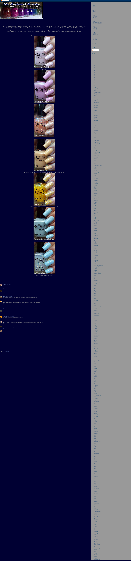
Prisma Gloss (95, 416)
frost (94, 221)
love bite (95, 314)
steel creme (95, 492)
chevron (95, 138)
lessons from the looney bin (97, 306)
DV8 (94, 187)
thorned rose (95, 513)
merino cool (95, 329)
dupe (94, 186)
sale (94, 460)
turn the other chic (33, 280)
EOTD (94, 194)
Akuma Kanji (4, 330)
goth (94, 237)
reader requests (95, 433)
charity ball (95, 132)
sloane (94, 481)
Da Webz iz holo (95, 18)
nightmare (95, 379)
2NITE (94, 68)
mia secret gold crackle (96, 334)
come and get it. (95, 153)
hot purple (95, 267)
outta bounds (95, 394)
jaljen (3, 284)
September (94, 7)
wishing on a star (96, 547)
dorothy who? (95, 178)
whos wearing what (96, 539)
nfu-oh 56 (95, 372)
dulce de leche (95, 184)
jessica (94, 289)
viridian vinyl (95, 531)
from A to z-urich (96, 220)
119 (94, 65)
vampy (94, 524)
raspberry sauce (95, 430)
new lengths (95, 366)
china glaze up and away (96, 143)
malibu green (95, 319)
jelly (94, 288)
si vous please (25, 280)
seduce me (95, 468)
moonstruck (95, 353)
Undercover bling (95, 16)
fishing (94, 208)
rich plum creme (95, 445)
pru (94, 418)
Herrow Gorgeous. (95, 37)
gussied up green (95, 247)
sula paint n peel (95, 497)
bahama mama (95, 99)
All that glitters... (95, 27)
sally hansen (95, 461)
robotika (95, 448)
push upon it (95, 425)
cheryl (94, 137)
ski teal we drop (95, 480)
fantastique (95, 201)
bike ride (95, 106)
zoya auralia (95, 552)
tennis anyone (95, 509)
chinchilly (95, 144)
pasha (94, 397)
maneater (95, 321)
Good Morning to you (95, 15)
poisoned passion (95, 408)
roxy (94, 451)
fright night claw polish (96, 219)
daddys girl (95, 164)
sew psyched (95, 470)
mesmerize (95, 331)
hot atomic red (95, 260)
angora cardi (95, 93)
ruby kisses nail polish (96, 453)
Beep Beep (94, 32)
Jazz (94, 287)
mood (94, 350)
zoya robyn (95, 556)
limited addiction (96, 309)
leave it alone (95, 302)
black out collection (96, 109)
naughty (95, 363)
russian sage (95, 457)
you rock (95, 549)
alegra (94, 89)
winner (94, 546)
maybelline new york (96, 328)
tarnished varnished (96, 505)
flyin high (95, 210)
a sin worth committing (96, 86)
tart (94, 506)
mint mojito (95, 345)
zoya (94, 551)
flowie (94, 209)
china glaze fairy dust (96, 140)
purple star (95, 423)
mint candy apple (96, 343)
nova (94, 380)
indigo (94, 278)
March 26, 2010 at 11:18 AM (7, 284)
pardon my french (16, 280)
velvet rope (95, 525)
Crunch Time (94, 33)
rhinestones (95, 444)
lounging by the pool (96, 313)
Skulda (3, 290)
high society (95, 258)
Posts (93, 49)
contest (94, 156)
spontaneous (95, 489)
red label (95, 437)
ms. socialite (95, 356)
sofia (94, 484)
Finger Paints (95, 206)
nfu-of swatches (95, 369)
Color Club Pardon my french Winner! (97, 22)
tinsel (94, 515)
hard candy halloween (96, 252)
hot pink (95, 259)
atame (94, 97)
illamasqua (95, 275)
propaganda (95, 417)
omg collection (95, 385)
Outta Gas (94, 12)
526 (94, 72)
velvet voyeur (95, 526)
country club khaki (96, 157)
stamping (95, 491)
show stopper (95, 476)
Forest (94, 213)
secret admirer (95, 467)
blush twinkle (95, 116)
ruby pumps (95, 455)
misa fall (95, 347)
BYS (94, 122)
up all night (95, 521)
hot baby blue (95, 261)
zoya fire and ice (96, 554)
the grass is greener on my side (97, 511)
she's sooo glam (95, 472)
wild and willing (95, 540)
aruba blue (95, 95)
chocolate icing (95, 146)
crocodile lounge (95, 161)
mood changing (95, 351)
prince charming (95, 415)
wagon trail (95, 534)
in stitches (95, 276)
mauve (94, 325)
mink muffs (95, 342)
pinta (94, 404)
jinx (94, 290)
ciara (94, 148)
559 (94, 78)
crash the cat (95, 158)
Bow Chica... (94, 40)
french (94, 218)
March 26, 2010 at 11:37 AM (8, 290)
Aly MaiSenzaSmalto (5, 316)
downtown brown (96, 180)
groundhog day (95, 245)
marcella (95, 322)
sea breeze (95, 466)
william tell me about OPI (97, 544)
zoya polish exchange (96, 555)
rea (94, 432)
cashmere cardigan (96, 128)
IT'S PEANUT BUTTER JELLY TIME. (97, 23)
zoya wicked (95, 558)
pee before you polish (96, 401)
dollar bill (95, 176)
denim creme (95, 171)
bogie (94, 118)
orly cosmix (95, 391)
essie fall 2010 (95, 196)
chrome (94, 147)
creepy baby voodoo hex (96, 159)
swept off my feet (96, 501)
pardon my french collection (20, 280)
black (94, 108)
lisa (94, 311)
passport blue (95, 398)
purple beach (95, 421)
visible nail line (95, 532)
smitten (94, 482)
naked (94, 361)
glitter (94, 229)
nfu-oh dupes (95, 376)
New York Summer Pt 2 (95, 26)
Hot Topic (95, 270)
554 (94, 75)
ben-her (95, 101)
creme (94, 160)
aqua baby (95, 94)
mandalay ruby (95, 320)
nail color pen (95, 359)
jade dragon (95, 285)
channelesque (95, 131)
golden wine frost (96, 235)
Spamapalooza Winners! (96, 34)
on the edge (95, 386)
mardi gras (95, 323)
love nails (95, 316)
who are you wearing (96, 538)
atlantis (94, 98)
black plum (95, 110)
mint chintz (95, 344)
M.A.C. (95, 318)
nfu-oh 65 (95, 375)
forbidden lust (95, 212)
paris (94, 396)
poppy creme (95, 411)
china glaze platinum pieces (97, 141)
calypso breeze (95, 125)
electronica (95, 190)
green (94, 240)
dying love (95, 188)
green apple (95, 241)
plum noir (95, 406)
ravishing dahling (96, 431)
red (94, 435)
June (93, 8)
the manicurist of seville (96, 512)
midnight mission (96, 337)
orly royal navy (95, 392)
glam (94, 226)
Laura (3, 301)
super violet (95, 499)
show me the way (96, 475)
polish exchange (95, 409)
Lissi (3, 321)
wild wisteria (95, 543)
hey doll (95, 257)
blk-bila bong (95, 111)
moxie (94, 355)
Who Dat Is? (94, 38)
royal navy (95, 452)
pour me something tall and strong (97, 412)
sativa (94, 465)
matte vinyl (95, 324)
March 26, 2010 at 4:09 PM (11, 316)
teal (94, 507)
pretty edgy (95, 413)
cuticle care (95, 163)
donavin (95, 177)
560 (94, 79)
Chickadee (4, 296)
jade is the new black (96, 286)
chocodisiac (95, 145)
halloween (95, 248)
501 (94, 70)
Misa (94, 346)
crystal (94, 162)
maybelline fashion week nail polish (98, 327)
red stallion (95, 439)
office (94, 383)
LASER (95, 301)
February (94, 42)
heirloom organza (96, 255)
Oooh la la (94, 25)
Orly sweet (95, 393)
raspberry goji (95, 429)
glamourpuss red (95, 228)
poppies (94, 410)
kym (94, 297)
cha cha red (95, 129)
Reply (3, 288)
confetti (95, 154)
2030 (94, 66)
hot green (95, 263)
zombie (94, 550)
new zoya (95, 368)
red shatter (95, 438)
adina (94, 87)
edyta (94, 189)
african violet (95, 88)
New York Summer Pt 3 (95, 24)
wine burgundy (95, 545)
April (94, 10)
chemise (95, 135)
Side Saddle (95, 477)
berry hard (95, 104)
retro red (95, 442)
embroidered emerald (96, 191)
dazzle (94, 167)
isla (94, 281)
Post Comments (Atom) (6, 351)
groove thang (95, 244)
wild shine (95, 542)
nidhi (94, 378)
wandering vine (95, 535)
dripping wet (95, 182)
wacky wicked (95, 533)
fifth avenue (95, 204)
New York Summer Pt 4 (95, 21)
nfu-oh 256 (95, 371)
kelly (94, 294)
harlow (94, 253)
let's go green (95, 307)
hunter (94, 271)
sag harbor (95, 459)
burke (94, 121)
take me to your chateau (29, 280)
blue (94, 113)
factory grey (95, 198)
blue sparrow (95, 115)
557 (94, 76)
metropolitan (95, 333)
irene (94, 279)
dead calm (95, 168)
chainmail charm (96, 130)
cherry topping (95, 136)
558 (94, 77)
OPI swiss (95, 388)
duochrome (95, 185)
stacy (94, 490)
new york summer (96, 367)
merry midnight (95, 330)
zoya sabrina (95, 557)
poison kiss (95, 407)
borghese (95, 119)
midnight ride (95, 339)
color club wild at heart (96, 152)
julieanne (95, 293)
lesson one (95, 304)
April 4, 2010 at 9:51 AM (9, 330)
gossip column (95, 236)
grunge (94, 246)
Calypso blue (95, 124)
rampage (95, 428)
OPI (94, 387)
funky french (95, 222)
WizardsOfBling (5, 310)
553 (94, 74)
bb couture (95, 100)
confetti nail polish (96, 155)
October (94, 6)
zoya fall (95, 553)
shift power (95, 474)
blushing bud (95, 117)
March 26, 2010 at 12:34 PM (9, 296)
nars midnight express (96, 362)
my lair (94, 357)
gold (94, 233)
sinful (94, 479)
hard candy (95, 251)
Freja (94, 217)
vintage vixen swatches (96, 530)
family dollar (95, 200)
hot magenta (95, 264)
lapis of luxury (95, 300)
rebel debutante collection (97, 434)
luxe (94, 317)
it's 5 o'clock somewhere (96, 282)
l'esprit (94, 298)
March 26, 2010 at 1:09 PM (7, 301)
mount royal (95, 354)
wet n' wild (95, 537)
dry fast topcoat (95, 183)
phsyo (94, 402)
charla (94, 133)
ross (94, 450)
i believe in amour (10, 280)
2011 (93, 4)
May (93, 9)
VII (94, 528)
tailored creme (95, 502)
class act (95, 150)
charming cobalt (95, 134)
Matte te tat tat (94, 17)
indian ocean (95, 277)
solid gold (95, 485)
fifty (94, 205)
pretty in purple (95, 414)
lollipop (94, 312)
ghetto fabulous (95, 223)
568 (94, 80)
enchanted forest (95, 193)
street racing (95, 495)
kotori (94, 296)
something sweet (95, 486)
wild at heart (95, 541)
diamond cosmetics (96, 172)
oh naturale (13, 280)
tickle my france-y (96, 514)
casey (94, 127)
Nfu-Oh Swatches (96, 45)
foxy (94, 215)
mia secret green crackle (96, 335)
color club (4, 280)
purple (94, 420)
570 (94, 81)
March (94, 11)
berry (94, 103)
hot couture (7, 280)
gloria (94, 231)
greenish (95, 242)
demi (94, 169)
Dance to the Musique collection (97, 165)
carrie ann (95, 126)
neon (94, 364)
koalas (94, 295)
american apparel (96, 91)
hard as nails (95, 250)
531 (94, 73)
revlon (94, 443)
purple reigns (95, 422)
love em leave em (96, 315)
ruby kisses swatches (96, 454)
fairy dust (95, 199)
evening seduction (96, 197)
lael (94, 299)
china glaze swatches (96, 142)
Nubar (94, 381)
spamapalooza (95, 487)
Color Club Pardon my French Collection (97, 14)
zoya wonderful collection (97, 559)
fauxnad (95, 203)
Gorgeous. (94, 31)
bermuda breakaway (96, 102)
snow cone (95, 483)
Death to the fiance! (95, 39)
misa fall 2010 (95, 348)
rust (94, 458)
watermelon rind (95, 536)
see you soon (95, 469)
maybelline (95, 326)
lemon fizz (95, 303)
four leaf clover (95, 214)
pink (94, 403)
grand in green (95, 238)
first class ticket (95, 207)
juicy (94, 292)
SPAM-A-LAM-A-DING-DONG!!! (97, 35)
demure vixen (95, 170)
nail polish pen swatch (96, 360)
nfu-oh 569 (95, 373)
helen (94, 256)
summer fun (95, 498)
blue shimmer (95, 114)
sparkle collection (96, 488)
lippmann (95, 310)
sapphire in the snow (96, 464)
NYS (94, 382)
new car (95, 365)
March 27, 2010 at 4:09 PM (7, 321)
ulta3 (94, 520)
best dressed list (95, 105)
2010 (93, 5)
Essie (94, 195)
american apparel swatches (97, 92)
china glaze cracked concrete (97, 139)
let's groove (95, 308)
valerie (94, 523)
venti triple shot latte (96, 527)
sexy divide (95, 471)
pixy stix (95, 405)
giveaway (95, 225)
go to (94, 232)
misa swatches (95, 349)
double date (95, 179)
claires (94, 149)
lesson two (95, 305)
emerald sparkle (95, 192)
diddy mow (95, 173)
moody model (95, 352)
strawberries (95, 494)
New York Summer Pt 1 (95, 28)
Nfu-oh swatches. (96, 377)
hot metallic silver (96, 266)
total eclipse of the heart (96, 516)
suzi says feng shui (96, 500)
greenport (95, 243)
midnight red (95, 338)
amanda (95, 90)
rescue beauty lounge (96, 440)
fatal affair (95, 202)
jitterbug (95, 291)
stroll (94, 496)
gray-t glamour (95, 239)
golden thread (95, 234)
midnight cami (95, 336)
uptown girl (95, 522)
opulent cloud (95, 389)
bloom (94, 112)
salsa (94, 462)
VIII (94, 529)
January (94, 43)
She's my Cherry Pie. (95, 29)
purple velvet (95, 424)
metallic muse (95, 332)
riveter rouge (95, 447)
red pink (95, 436)
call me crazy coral (96, 123)
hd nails (95, 254)
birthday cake (95, 107)
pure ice (95, 419)
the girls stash (95, 510)
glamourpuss (95, 227)
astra (94, 96)
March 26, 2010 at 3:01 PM (10, 310)
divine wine (95, 175)
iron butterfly (95, 280)
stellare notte (95, 493)
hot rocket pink (95, 268)
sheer (94, 473)
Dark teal (95, 166)
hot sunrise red (95, 269)
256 (94, 67)
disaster (95, 174)
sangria (94, 463)
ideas (94, 274)
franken (95, 216)
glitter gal (95, 230)
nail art (94, 358)
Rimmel (95, 446)
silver (94, 478)
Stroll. (94, 20)
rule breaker (95, 456)
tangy (94, 504)
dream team (95, 181)
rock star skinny (95, 449)
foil (94, 211)
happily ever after (96, 249)
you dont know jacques (96, 548)
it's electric (95, 283)
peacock (95, 400)
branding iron (95, 120)
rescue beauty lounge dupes (97, 441)
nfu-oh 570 (95, 374)
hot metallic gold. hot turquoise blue (98, 265)
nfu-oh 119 (95, 370)
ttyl (94, 518)
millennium (95, 340)
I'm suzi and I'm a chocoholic (97, 273)
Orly (94, 390)
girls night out (95, 224)
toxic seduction (95, 517)
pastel (94, 399)
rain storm (95, 427)
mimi (94, 341)
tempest (95, 508)
